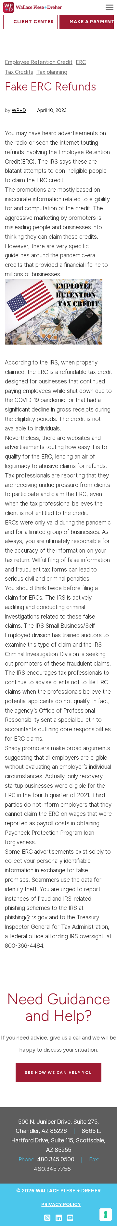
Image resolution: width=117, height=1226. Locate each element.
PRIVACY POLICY (61, 1204)
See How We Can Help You (58, 1072)
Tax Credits (19, 72)
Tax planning (51, 72)
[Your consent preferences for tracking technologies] (105, 1214)
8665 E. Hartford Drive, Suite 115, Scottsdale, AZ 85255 (58, 1140)
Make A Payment (92, 21)
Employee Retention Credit (38, 62)
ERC (81, 62)
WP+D (19, 110)
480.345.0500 (55, 1159)
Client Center (33, 21)
